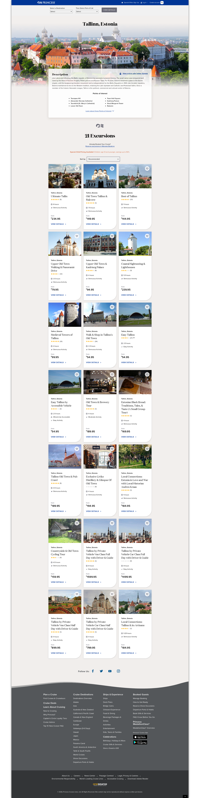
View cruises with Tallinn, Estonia (135, 73)
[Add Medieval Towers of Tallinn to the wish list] (77, 307)
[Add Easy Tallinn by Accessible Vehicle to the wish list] (77, 374)
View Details (109, 10)
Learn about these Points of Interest (98, 111)
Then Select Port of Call (84, 8)
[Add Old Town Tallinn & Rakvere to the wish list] (112, 168)
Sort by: (83, 159)
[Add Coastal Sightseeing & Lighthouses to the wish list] (147, 236)
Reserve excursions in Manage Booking (100, 146)
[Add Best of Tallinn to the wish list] (147, 168)
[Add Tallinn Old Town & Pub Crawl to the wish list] (77, 449)
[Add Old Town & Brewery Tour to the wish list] (112, 374)
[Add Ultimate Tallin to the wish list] (77, 168)
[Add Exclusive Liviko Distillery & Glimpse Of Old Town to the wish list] (112, 449)
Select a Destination (57, 8)
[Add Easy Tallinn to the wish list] (147, 307)
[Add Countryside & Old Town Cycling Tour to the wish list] (77, 523)
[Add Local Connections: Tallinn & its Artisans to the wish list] (147, 594)
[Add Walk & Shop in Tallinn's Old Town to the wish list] (112, 307)
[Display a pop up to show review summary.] (134, 338)
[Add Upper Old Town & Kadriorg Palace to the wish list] (112, 236)
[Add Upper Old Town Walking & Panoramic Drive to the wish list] (77, 236)
